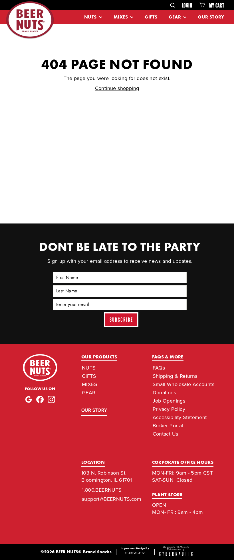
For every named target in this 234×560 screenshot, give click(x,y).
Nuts (91, 17)
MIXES (89, 384)
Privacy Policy (169, 409)
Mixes (121, 17)
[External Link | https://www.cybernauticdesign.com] (176, 554)
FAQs (159, 368)
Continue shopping (117, 88)
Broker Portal (168, 425)
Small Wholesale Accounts (184, 384)
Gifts (151, 17)
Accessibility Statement (180, 417)
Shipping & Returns (175, 376)
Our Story (211, 17)
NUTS (89, 368)
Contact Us (165, 434)
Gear (175, 17)
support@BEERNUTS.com (111, 499)
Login (187, 6)
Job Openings (169, 401)
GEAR (89, 392)
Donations (164, 392)
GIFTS (89, 376)
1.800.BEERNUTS (102, 490)
